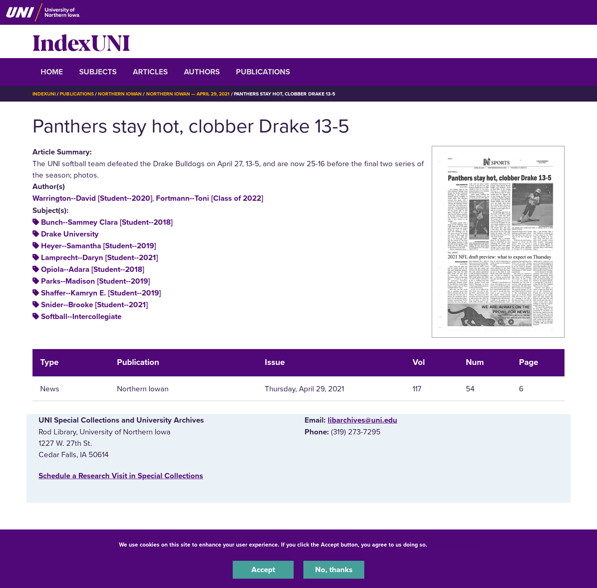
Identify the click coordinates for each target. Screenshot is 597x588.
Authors (202, 71)
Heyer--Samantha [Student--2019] (98, 245)
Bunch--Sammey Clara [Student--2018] (107, 222)
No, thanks (334, 569)
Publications (263, 71)
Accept (263, 569)
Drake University (70, 234)
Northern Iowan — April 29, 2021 (188, 94)
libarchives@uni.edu (362, 420)
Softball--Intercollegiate (81, 316)
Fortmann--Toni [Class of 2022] (209, 198)
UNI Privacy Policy (454, 544)
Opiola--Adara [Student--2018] (92, 269)
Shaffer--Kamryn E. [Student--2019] (101, 293)
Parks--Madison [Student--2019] (95, 281)
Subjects (98, 71)
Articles (150, 71)
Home (52, 71)
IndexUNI (81, 41)
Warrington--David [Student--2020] (92, 198)
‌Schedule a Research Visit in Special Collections (121, 475)
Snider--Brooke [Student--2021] (94, 304)
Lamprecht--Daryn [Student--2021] (99, 257)
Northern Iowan (120, 94)
